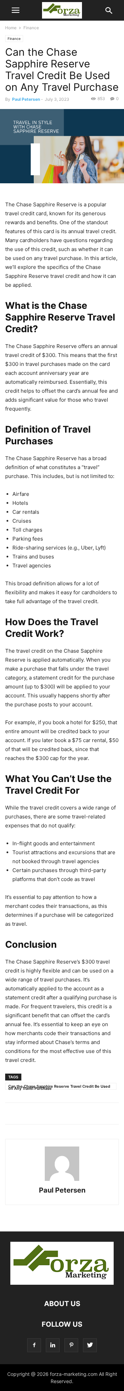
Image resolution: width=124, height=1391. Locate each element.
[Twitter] (90, 1345)
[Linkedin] (53, 1345)
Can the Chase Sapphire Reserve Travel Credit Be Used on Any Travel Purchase (59, 1087)
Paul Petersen (26, 99)
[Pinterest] (71, 1345)
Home (11, 27)
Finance (31, 27)
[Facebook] (34, 1345)
